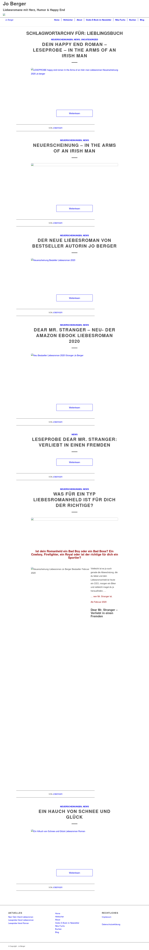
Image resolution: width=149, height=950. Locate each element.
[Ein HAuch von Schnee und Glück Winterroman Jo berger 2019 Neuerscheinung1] (74, 846)
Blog (57, 932)
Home (57, 913)
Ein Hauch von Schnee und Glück (75, 814)
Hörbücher (59, 916)
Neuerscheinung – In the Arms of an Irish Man (74, 148)
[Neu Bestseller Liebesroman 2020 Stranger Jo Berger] (74, 375)
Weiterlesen (74, 113)
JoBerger (57, 128)
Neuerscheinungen (62, 39)
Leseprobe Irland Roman (18, 923)
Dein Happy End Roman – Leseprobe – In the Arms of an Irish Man (74, 50)
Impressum (106, 916)
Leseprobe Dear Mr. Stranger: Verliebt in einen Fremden (74, 442)
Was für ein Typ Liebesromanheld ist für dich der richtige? (74, 499)
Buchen (58, 929)
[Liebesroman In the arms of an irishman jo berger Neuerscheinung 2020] (74, 181)
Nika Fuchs (60, 925)
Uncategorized (89, 39)
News (77, 39)
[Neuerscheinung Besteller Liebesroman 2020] (74, 273)
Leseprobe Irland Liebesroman (21, 920)
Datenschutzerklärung (111, 924)
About (57, 919)
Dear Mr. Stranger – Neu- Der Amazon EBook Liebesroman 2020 (74, 335)
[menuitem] (56, 19)
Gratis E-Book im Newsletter (67, 922)
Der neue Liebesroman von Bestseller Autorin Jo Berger (74, 243)
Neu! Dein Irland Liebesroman (20, 916)
